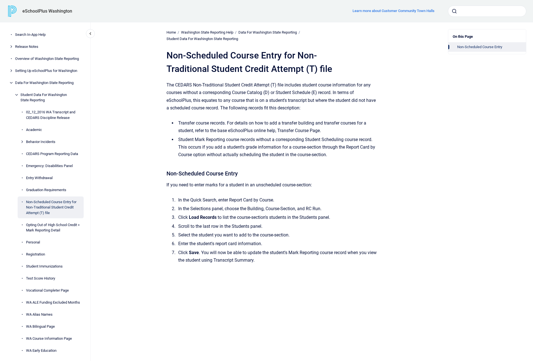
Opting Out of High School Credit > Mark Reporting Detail (53, 228)
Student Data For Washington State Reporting (43, 97)
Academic (34, 130)
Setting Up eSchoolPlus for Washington (46, 71)
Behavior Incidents (40, 142)
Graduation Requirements (46, 190)
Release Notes (26, 46)
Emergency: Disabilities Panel (49, 166)
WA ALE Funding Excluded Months (53, 302)
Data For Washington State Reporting (44, 83)
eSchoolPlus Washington (47, 11)
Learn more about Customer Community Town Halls (394, 11)
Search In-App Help (30, 34)
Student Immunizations (44, 266)
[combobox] (487, 11)
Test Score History (40, 278)
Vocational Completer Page (47, 290)
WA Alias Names (39, 314)
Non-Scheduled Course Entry (479, 47)
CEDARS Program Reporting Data (52, 154)
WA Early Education (41, 350)
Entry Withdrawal (39, 178)
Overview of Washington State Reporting (47, 59)
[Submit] (454, 11)
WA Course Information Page (49, 338)
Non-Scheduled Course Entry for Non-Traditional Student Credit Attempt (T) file (51, 207)
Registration (35, 254)
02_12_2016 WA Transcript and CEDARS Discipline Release (50, 115)
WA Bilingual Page (40, 326)
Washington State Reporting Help (207, 32)
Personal (33, 242)
